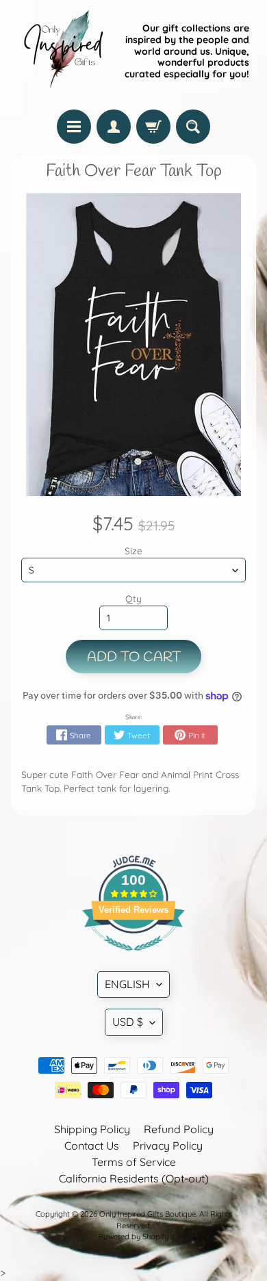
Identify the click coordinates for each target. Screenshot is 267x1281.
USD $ (127, 1021)
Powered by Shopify (133, 1236)
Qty (133, 598)
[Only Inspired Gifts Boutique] (62, 51)
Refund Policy (179, 1129)
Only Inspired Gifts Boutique (147, 1214)
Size (133, 550)
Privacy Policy (168, 1145)
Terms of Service (134, 1162)
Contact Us (91, 1145)
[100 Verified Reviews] (133, 957)
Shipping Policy (92, 1129)
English (127, 984)
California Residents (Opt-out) (134, 1178)
